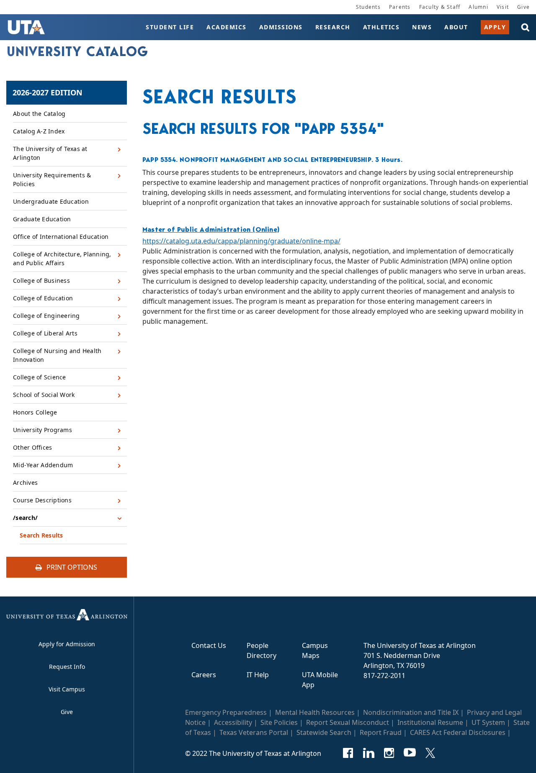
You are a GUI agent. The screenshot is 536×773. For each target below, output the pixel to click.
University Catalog (77, 51)
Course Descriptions (42, 500)
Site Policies (279, 722)
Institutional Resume (430, 722)
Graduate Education (42, 219)
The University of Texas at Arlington (50, 153)
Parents (400, 6)
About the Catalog (39, 114)
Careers (203, 674)
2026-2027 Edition (47, 92)
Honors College (35, 412)
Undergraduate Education (51, 201)
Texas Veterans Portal (253, 732)
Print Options (71, 567)
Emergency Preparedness (226, 712)
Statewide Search (323, 732)
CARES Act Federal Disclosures (457, 732)
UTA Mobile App (320, 679)
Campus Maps (315, 650)
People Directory (261, 650)
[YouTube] (410, 753)
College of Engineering (46, 316)
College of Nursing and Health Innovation (57, 355)
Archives (25, 482)
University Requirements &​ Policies (52, 179)
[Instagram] (389, 753)
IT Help (258, 674)
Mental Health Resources (315, 712)
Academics (226, 27)
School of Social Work (44, 395)
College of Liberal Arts (45, 333)
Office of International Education (60, 237)
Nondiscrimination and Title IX (411, 712)
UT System (488, 722)
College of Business (41, 280)
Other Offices (32, 447)
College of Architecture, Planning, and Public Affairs (62, 258)
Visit (503, 6)
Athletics (381, 27)
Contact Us (208, 645)
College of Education (43, 298)
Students (368, 6)
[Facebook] (348, 753)
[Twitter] (430, 753)
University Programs (42, 430)
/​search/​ (25, 518)
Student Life (170, 27)
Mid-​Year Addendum (43, 465)
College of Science (39, 377)
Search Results (41, 535)
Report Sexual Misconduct (347, 722)
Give (523, 6)
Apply (495, 27)
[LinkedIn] (369, 753)
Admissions (281, 27)
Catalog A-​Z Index (38, 131)
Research (332, 27)
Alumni (478, 6)
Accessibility (233, 722)
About (456, 27)
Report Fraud (381, 732)
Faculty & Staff (440, 6)
